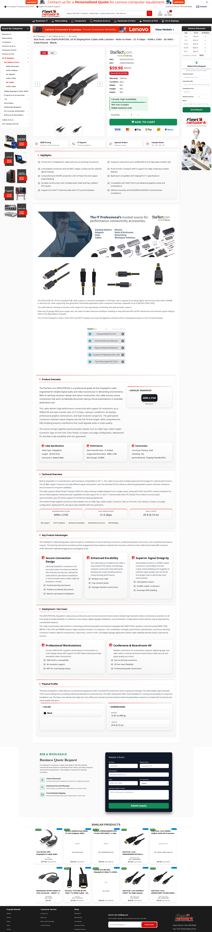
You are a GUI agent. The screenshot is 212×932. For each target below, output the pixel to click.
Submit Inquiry (139, 805)
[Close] (207, 2)
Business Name (144, 762)
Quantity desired (188, 96)
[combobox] (106, 13)
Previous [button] (37, 84)
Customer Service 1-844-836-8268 (178, 7)
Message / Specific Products (117, 788)
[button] (201, 7)
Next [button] (100, 84)
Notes (184, 100)
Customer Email (188, 74)
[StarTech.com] (122, 53)
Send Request (196, 110)
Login (160, 15)
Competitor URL (188, 81)
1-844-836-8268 (190, 925)
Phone (110, 779)
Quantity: (115, 115)
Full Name (111, 762)
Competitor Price (188, 88)
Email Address (113, 771)
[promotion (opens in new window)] (106, 2)
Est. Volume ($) (144, 779)
